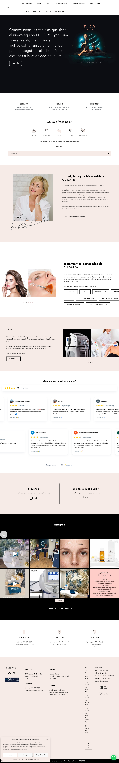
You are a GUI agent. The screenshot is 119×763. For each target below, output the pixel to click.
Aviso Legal (37, 759)
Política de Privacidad (27, 759)
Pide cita (36, 11)
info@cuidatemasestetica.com (34, 690)
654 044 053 (35, 688)
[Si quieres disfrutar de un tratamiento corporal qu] (14, 583)
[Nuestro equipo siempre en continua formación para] (44, 553)
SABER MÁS (13, 359)
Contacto (47, 11)
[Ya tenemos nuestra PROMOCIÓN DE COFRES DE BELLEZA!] (14, 553)
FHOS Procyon (95, 4)
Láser (47, 4)
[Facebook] (9, 673)
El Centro (26, 11)
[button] (47, 739)
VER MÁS (59, 147)
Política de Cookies (16, 759)
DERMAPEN (71, 292)
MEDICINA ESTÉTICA (74, 305)
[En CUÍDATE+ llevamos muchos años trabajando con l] (44, 583)
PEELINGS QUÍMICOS (86, 298)
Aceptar (10, 755)
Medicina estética (79, 4)
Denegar (25, 755)
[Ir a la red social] (31, 498)
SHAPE (69, 298)
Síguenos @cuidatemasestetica (59, 609)
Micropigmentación (60, 4)
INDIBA (85, 292)
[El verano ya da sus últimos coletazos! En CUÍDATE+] (74, 583)
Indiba (38, 4)
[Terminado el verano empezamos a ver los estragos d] (74, 553)
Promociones (60, 11)
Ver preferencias (41, 755)
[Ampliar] (12, 680)
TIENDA (88, 742)
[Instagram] (14, 673)
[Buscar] (108, 153)
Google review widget (54, 465)
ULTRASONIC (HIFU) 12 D (98, 305)
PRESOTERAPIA (100, 292)
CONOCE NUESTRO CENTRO (75, 217)
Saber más (16, 59)
